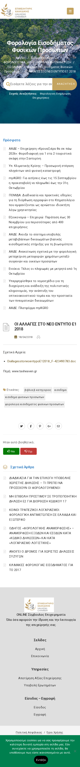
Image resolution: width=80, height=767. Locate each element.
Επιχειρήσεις (41, 97)
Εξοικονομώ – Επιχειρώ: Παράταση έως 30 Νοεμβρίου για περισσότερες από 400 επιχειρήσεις (39, 222)
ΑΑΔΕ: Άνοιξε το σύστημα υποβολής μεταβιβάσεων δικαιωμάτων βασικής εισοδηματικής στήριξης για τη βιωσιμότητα (40, 239)
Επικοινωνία (40, 656)
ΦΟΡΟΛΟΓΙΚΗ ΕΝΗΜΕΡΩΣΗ (53, 62)
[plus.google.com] (49, 426)
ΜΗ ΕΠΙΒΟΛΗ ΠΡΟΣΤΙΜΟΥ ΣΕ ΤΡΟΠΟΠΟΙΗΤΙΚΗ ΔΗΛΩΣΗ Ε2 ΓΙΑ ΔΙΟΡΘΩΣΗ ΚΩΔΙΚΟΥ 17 (43, 499)
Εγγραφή (40, 714)
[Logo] (40, 606)
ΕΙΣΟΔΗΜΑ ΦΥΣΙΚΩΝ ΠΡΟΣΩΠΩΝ (24, 397)
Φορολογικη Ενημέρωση (55, 93)
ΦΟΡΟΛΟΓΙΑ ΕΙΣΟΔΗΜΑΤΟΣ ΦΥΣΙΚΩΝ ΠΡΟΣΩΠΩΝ (34, 404)
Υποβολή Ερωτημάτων (40, 685)
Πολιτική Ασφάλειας (29, 732)
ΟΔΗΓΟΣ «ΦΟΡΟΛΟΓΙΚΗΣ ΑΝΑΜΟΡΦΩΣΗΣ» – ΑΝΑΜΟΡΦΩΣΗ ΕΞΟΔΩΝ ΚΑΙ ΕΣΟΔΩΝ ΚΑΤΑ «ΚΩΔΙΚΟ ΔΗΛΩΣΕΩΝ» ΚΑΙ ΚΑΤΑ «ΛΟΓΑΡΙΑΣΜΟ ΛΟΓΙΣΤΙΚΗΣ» (41, 535)
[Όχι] (75, 753)
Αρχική (21, 57)
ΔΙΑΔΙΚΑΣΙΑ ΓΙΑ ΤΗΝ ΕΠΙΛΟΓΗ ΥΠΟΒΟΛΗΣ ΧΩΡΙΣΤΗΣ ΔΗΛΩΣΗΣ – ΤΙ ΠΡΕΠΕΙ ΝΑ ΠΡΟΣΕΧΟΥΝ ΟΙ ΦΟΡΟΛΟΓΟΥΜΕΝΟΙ (40, 483)
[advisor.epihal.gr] (58, 426)
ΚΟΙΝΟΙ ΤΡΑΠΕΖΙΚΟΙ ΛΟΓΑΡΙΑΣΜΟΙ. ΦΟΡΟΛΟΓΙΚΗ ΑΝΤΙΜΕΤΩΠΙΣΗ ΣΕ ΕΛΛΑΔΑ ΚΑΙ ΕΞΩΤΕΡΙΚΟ (42, 515)
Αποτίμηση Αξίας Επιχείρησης (40, 678)
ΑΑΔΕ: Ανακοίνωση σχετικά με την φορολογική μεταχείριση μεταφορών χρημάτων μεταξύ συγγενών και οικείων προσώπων (43, 256)
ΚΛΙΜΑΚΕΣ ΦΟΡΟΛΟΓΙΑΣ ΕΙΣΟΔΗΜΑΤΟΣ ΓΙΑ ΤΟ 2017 (41, 567)
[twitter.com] (21, 426)
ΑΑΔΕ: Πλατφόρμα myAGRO (28, 308)
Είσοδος (40, 707)
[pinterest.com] (40, 426)
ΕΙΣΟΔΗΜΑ (15, 67)
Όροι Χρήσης (55, 732)
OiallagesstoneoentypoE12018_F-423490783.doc (41, 361)
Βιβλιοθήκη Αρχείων (45, 57)
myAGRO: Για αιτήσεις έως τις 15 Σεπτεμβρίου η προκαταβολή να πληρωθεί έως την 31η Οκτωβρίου (42, 183)
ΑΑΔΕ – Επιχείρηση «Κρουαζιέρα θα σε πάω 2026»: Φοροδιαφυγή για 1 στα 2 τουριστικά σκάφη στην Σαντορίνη (40, 153)
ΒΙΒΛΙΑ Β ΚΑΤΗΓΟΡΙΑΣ (38, 389)
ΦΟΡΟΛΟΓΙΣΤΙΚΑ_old (17, 62)
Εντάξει (41, 759)
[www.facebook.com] (30, 426)
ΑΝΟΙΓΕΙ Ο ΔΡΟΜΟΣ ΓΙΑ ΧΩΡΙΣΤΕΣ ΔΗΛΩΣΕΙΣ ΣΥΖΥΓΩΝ (41, 554)
